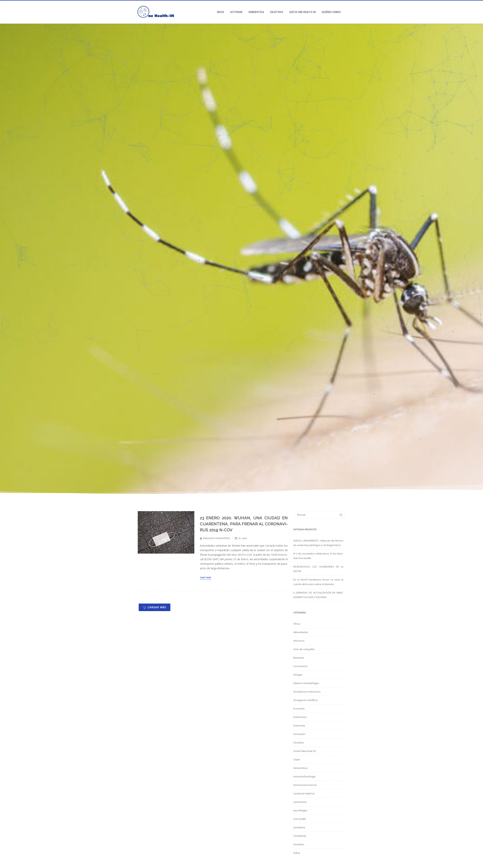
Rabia (296, 852)
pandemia (299, 827)
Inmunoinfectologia (304, 776)
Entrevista (299, 725)
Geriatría (298, 742)
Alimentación (300, 632)
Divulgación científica (305, 700)
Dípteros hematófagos (306, 683)
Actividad (236, 12)
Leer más (205, 577)
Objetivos (276, 12)
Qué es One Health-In (302, 12)
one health (299, 819)
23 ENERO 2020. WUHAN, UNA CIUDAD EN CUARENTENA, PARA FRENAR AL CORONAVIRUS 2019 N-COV (244, 524)
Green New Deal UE (304, 751)
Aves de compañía (304, 649)
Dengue (297, 674)
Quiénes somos (331, 12)
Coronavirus (300, 666)
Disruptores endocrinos (307, 691)
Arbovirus (299, 640)
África (296, 623)
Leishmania (300, 802)
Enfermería (299, 717)
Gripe (296, 759)
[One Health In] (157, 22)
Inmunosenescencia (305, 785)
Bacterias (298, 657)
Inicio (220, 12)
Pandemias (299, 836)
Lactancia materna (304, 793)
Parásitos (298, 844)
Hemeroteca (256, 12)
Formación (299, 734)
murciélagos (300, 810)
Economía (299, 708)
